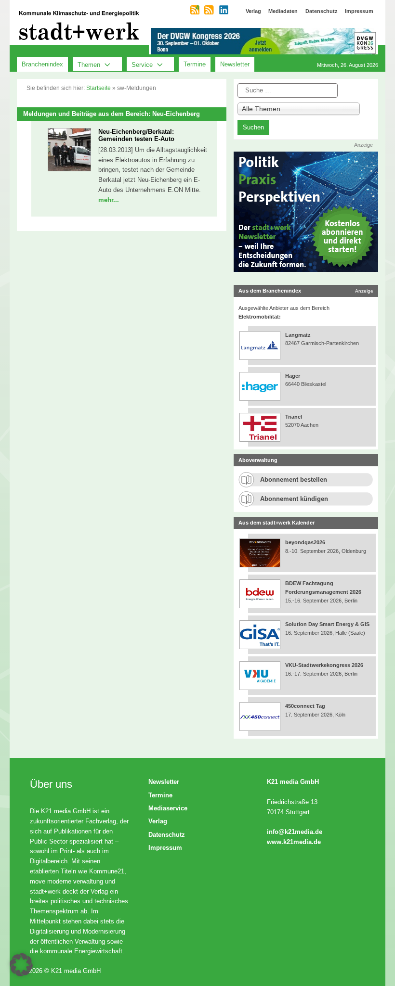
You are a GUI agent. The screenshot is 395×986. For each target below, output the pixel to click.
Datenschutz (166, 834)
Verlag (157, 821)
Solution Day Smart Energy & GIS (327, 624)
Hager (292, 376)
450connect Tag (305, 706)
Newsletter (235, 64)
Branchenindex (42, 64)
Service (142, 64)
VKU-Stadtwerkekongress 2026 (325, 665)
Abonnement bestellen (293, 479)
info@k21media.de (294, 831)
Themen (89, 64)
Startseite (98, 88)
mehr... (108, 200)
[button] (21, 965)
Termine (195, 64)
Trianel (293, 417)
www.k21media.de (294, 841)
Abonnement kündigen (294, 498)
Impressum (165, 847)
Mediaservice (167, 808)
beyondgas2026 (306, 542)
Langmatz (298, 335)
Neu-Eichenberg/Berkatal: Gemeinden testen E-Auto (136, 135)
